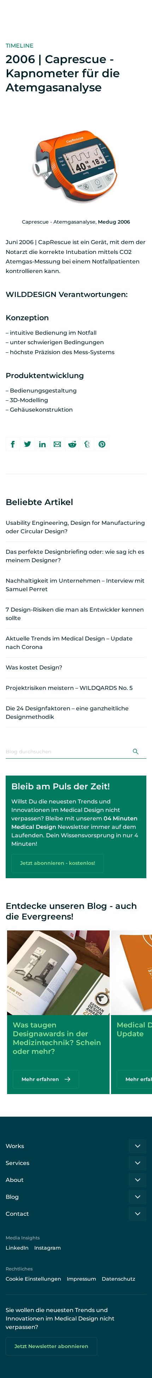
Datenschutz (118, 1279)
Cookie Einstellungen (33, 1279)
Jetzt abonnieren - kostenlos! (57, 863)
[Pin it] (102, 444)
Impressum (81, 1279)
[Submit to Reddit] (72, 444)
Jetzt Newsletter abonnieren (51, 1346)
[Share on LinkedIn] (42, 444)
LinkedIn (17, 1248)
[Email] (57, 444)
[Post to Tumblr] (87, 444)
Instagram (47, 1248)
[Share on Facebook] (13, 444)
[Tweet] (28, 444)
